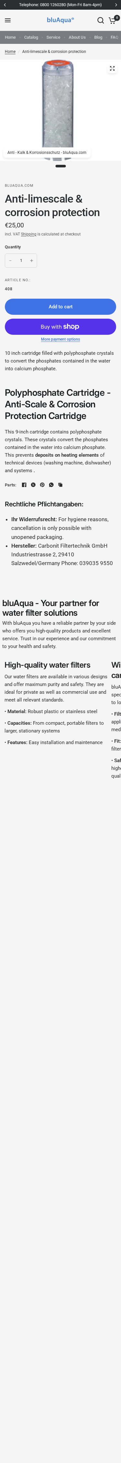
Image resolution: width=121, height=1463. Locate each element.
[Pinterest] (42, 485)
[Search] (100, 20)
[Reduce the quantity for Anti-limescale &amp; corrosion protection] (10, 260)
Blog (98, 37)
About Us (77, 37)
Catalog (31, 37)
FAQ (114, 37)
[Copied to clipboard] (60, 485)
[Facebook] (24, 485)
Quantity (13, 246)
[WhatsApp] (51, 485)
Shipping (28, 234)
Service (53, 37)
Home (10, 37)
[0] (111, 20)
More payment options (60, 339)
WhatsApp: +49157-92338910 (91, 4)
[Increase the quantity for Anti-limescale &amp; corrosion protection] (31, 260)
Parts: (10, 485)
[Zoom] (112, 68)
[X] (33, 485)
